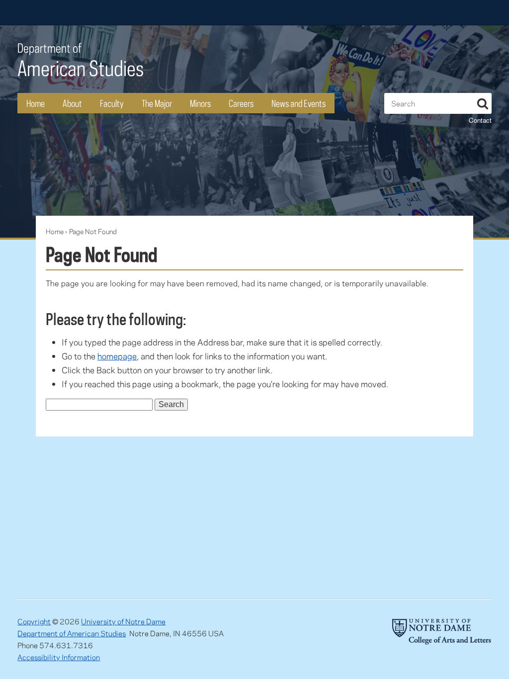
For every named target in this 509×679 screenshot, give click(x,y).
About (72, 103)
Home (35, 103)
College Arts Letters (413, 12)
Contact (480, 120)
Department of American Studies (71, 633)
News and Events (298, 103)
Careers (241, 103)
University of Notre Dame (123, 621)
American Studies (80, 60)
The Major (157, 103)
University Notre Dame (92, 12)
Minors (200, 103)
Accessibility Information (58, 657)
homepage (117, 355)
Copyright (34, 621)
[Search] (483, 102)
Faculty (112, 103)
